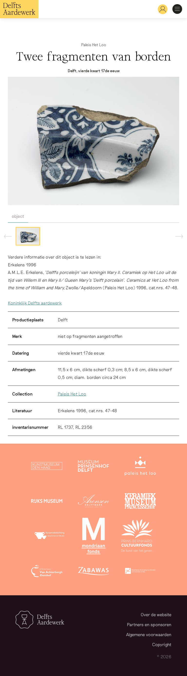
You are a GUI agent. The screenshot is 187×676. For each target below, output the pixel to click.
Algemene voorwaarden (148, 634)
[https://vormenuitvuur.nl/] (140, 571)
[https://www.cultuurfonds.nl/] (136, 536)
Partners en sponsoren (149, 624)
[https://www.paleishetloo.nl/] (140, 466)
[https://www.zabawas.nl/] (93, 571)
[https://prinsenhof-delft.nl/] (93, 466)
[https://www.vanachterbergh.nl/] (46, 571)
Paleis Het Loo (72, 393)
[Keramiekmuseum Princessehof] (140, 501)
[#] (161, 9)
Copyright (161, 644)
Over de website (156, 614)
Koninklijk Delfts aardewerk (35, 303)
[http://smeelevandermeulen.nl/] (50, 536)
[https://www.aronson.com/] (93, 501)
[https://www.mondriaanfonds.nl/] (93, 536)
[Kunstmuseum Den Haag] (46, 466)
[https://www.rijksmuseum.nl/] (46, 501)
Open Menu (177, 9)
